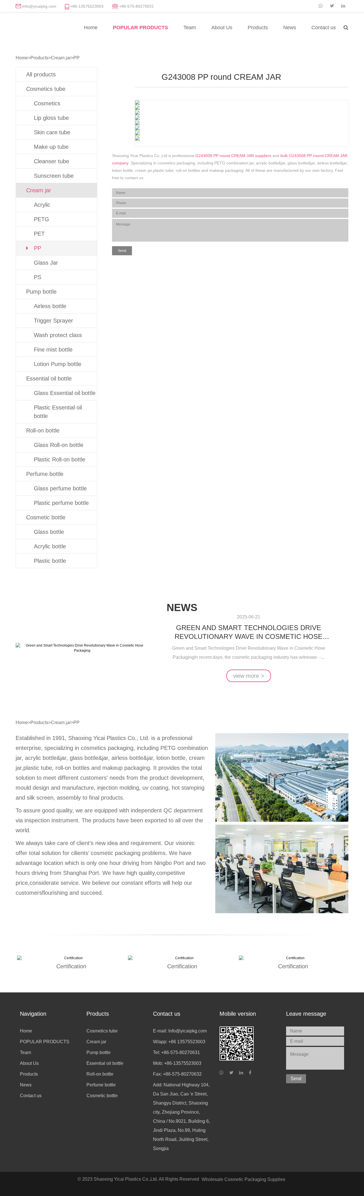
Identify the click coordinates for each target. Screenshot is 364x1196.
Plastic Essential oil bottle (58, 411)
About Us (221, 27)
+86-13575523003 (87, 6)
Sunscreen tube (54, 176)
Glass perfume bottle (60, 488)
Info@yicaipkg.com (39, 6)
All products (41, 74)
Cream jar (61, 57)
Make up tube (51, 147)
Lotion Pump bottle (57, 364)
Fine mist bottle (53, 349)
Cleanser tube (51, 161)
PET (39, 234)
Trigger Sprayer (53, 320)
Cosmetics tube (45, 89)
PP (76, 57)
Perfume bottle (44, 474)
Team (189, 27)
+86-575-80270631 (136, 6)
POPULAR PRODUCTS (140, 27)
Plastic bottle (50, 561)
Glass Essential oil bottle (65, 393)
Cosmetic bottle (45, 517)
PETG (41, 219)
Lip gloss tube (51, 118)
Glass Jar (46, 263)
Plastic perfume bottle (61, 503)
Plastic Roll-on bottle (59, 459)
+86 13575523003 (186, 1041)
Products (258, 27)
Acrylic (42, 205)
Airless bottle (50, 306)
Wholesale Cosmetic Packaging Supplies (243, 1179)
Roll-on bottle (42, 430)
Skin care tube (52, 132)
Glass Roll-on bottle (58, 445)
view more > (248, 676)
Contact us (323, 27)
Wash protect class (58, 335)
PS (37, 277)
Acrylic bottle (50, 546)
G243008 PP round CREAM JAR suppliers (233, 155)
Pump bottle (41, 291)
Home (91, 27)
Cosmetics (47, 103)
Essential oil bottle (49, 378)
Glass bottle (49, 532)
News (289, 27)
